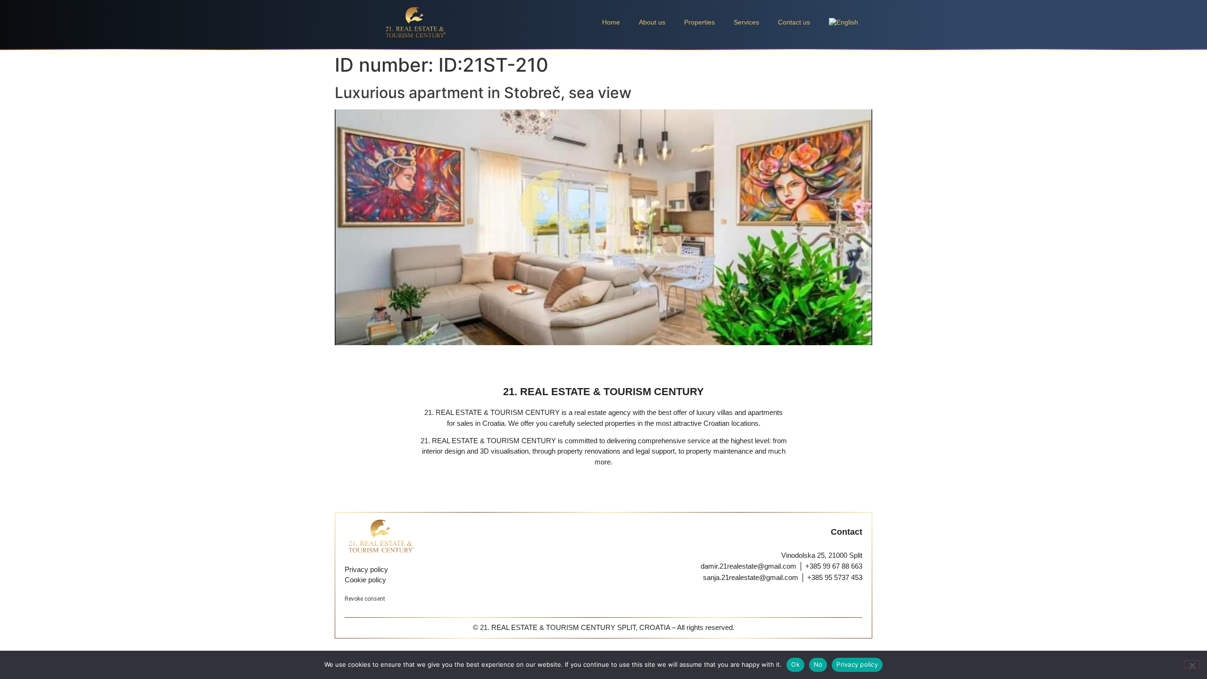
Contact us (794, 22)
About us (652, 22)
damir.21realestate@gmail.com (748, 566)
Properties (699, 22)
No (818, 664)
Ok (795, 664)
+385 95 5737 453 (834, 577)
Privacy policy (857, 664)
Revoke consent (365, 599)
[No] (1192, 664)
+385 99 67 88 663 (833, 566)
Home (611, 22)
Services (746, 22)
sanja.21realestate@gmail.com (750, 577)
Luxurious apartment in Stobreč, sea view (483, 92)
